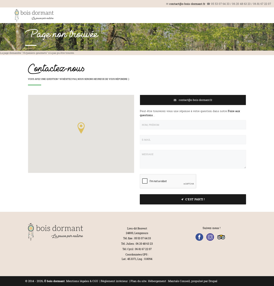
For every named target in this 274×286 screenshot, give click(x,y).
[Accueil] (34, 15)
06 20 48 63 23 (144, 243)
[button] (81, 128)
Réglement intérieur (114, 281)
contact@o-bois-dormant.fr (187, 4)
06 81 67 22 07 (143, 249)
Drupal (213, 281)
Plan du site (138, 281)
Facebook (199, 237)
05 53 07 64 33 (142, 238)
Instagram (210, 237)
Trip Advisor (221, 237)
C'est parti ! (195, 199)
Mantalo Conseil (179, 281)
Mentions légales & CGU (82, 281)
